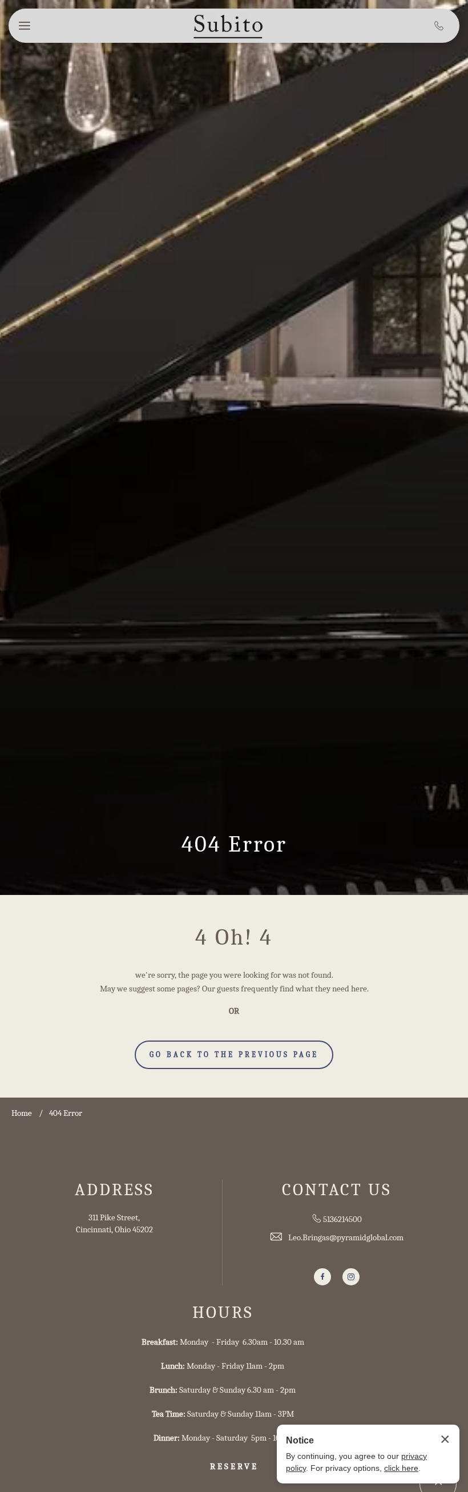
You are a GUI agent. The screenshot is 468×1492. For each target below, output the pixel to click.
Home (21, 1113)
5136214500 (342, 1219)
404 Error (234, 844)
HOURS (222, 1312)
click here (401, 1468)
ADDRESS (114, 1190)
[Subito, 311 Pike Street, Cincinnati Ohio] (228, 26)
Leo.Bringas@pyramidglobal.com (346, 1237)
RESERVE (234, 1466)
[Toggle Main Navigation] (24, 25)
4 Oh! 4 (234, 937)
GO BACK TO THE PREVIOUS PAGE (234, 1054)
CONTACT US (337, 1190)
